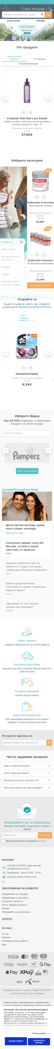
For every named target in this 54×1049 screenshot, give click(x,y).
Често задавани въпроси (14, 905)
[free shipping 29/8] (27, 30)
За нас (5, 934)
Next (48, 97)
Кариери (6, 937)
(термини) (41, 841)
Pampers (40, 994)
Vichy (31, 994)
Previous (6, 97)
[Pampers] (27, 453)
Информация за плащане (15, 894)
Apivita (26, 990)
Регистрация (45, 835)
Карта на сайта (43, 1005)
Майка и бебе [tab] (8, 249)
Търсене (49, 743)
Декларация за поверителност (34, 1002)
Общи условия (10, 1002)
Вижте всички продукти (40, 285)
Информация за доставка (15, 898)
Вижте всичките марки (27, 471)
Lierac (18, 990)
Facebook (3, 881)
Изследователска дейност (15, 941)
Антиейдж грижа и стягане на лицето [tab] (10, 283)
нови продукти (23, 317)
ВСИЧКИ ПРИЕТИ (16, 1041)
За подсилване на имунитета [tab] (10, 258)
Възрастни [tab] (6, 242)
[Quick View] (23, 113)
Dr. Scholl (45, 990)
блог (4, 945)
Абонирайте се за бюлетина (16, 912)
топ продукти (39, 59)
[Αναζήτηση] (48, 14)
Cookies (7, 1005)
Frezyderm (8, 990)
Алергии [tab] (5, 274)
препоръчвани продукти (14, 57)
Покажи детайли (39, 1033)
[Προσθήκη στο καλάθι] (31, 113)
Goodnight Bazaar (28, 64)
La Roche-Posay (18, 994)
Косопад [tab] (5, 267)
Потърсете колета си (12, 901)
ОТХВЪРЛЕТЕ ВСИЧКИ (39, 1042)
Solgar (35, 990)
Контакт (6, 908)
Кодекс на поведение (23, 1005)
